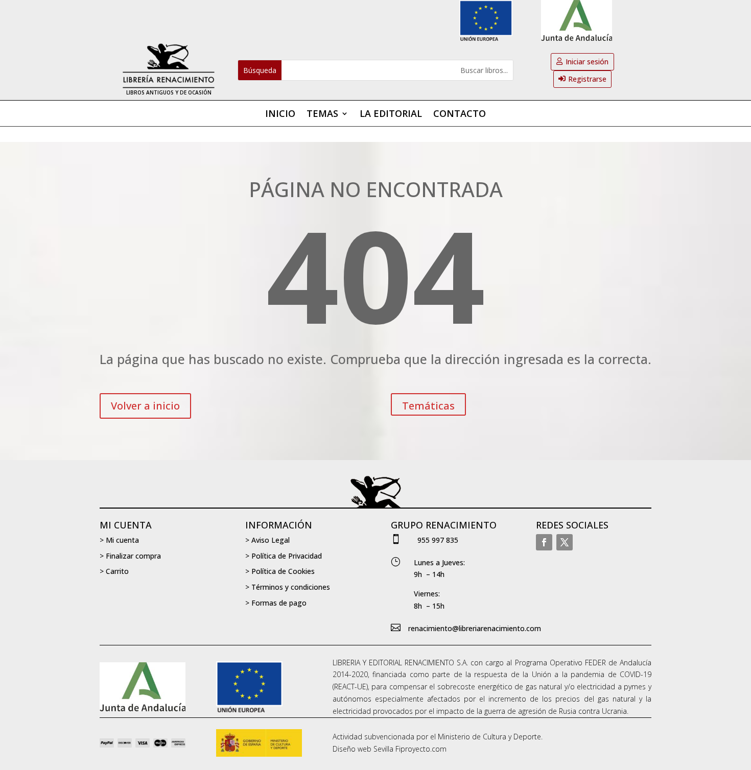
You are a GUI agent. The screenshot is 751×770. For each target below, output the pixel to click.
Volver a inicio (145, 406)
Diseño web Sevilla (363, 749)
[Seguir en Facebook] (544, 542)
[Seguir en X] (564, 542)
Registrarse (587, 79)
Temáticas (428, 406)
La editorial (391, 114)
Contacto (459, 114)
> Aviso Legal (267, 540)
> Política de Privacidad (283, 556)
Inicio (280, 114)
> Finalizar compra (130, 556)
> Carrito (114, 571)
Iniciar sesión (587, 61)
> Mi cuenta (119, 540)
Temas (322, 114)
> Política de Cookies (280, 571)
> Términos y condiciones (287, 587)
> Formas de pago (276, 603)
